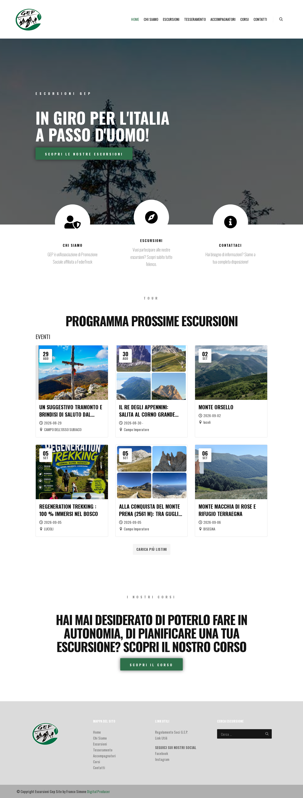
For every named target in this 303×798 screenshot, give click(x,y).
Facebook (161, 753)
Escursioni (151, 240)
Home (97, 732)
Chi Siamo (73, 245)
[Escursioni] (151, 217)
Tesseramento (102, 749)
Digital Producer (98, 791)
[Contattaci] (230, 222)
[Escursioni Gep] (28, 19)
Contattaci (230, 245)
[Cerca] (281, 19)
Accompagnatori (104, 755)
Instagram (162, 759)
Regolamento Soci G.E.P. (171, 732)
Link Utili (161, 738)
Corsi (96, 761)
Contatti (99, 767)
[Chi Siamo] (72, 222)
